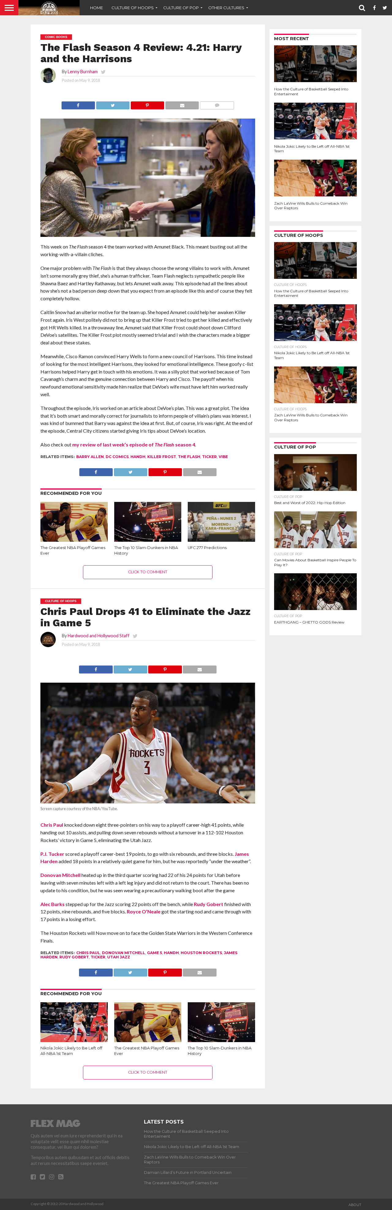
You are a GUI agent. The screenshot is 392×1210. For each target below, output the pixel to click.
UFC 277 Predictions (207, 547)
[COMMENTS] (217, 104)
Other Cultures (226, 7)
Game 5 (154, 952)
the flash (189, 456)
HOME (96, 7)
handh (137, 456)
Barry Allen (90, 456)
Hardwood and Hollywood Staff (99, 635)
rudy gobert (74, 957)
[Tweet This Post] (113, 104)
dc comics (117, 456)
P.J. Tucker (52, 854)
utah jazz (118, 957)
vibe (223, 456)
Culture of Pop (181, 7)
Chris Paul (51, 825)
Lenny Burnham (83, 71)
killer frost (161, 456)
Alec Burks (52, 904)
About (355, 1205)
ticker (209, 456)
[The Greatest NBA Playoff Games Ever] (74, 541)
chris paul (88, 952)
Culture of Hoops (132, 7)
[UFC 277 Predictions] (221, 540)
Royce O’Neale (143, 911)
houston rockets (201, 952)
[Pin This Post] (147, 104)
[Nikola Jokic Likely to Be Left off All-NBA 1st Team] (74, 1041)
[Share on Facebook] (78, 104)
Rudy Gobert (208, 904)
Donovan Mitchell (60, 875)
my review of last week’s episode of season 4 (133, 444)
